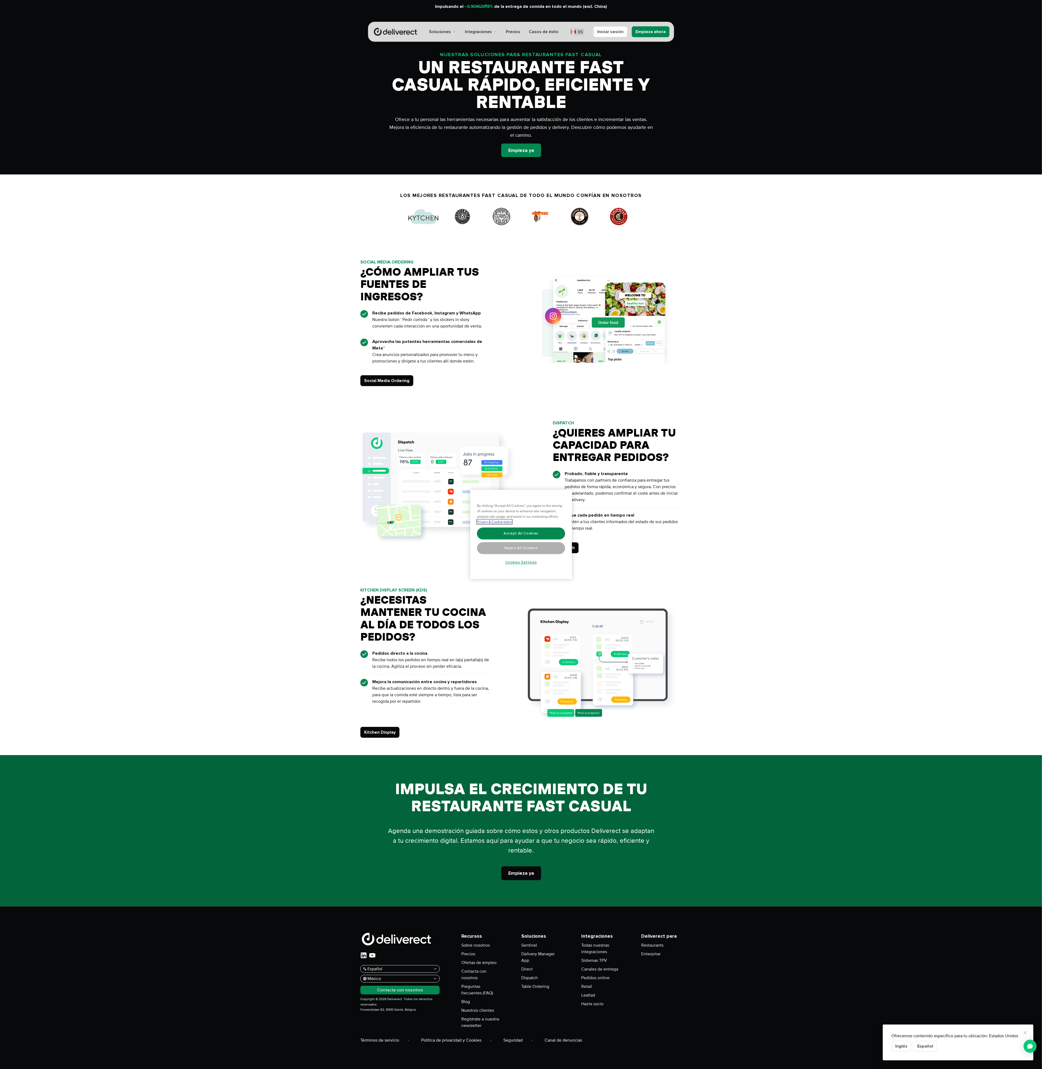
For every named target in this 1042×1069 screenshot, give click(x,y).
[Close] (1025, 1032)
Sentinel (529, 945)
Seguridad (513, 1040)
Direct (527, 969)
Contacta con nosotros (474, 975)
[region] (521, 534)
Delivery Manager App (538, 957)
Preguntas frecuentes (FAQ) (477, 990)
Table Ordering (535, 986)
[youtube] (372, 955)
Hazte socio (592, 1004)
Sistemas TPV (594, 960)
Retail (586, 986)
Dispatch (529, 978)
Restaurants (652, 945)
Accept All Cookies (521, 533)
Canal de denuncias (563, 1040)
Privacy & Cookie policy (494, 522)
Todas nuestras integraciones (595, 949)
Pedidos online (595, 978)
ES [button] (580, 32)
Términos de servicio (379, 1040)
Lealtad (588, 995)
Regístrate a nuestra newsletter (480, 1022)
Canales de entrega (599, 969)
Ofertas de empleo (479, 962)
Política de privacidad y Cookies (451, 1040)
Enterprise (650, 954)
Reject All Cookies (521, 548)
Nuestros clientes (477, 1010)
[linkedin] (363, 955)
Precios (468, 954)
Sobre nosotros (475, 945)
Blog (465, 1001)
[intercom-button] (1030, 1046)
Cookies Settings (521, 562)
